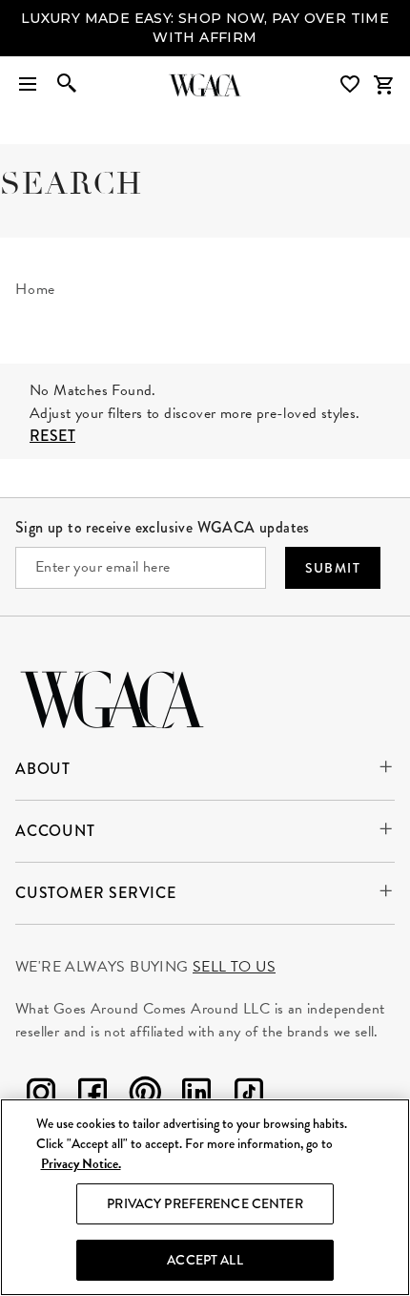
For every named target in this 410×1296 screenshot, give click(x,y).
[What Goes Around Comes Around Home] (205, 66)
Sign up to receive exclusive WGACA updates (162, 509)
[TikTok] (249, 1078)
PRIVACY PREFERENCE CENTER (205, 1203)
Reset (52, 418)
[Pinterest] (145, 1078)
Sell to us (234, 948)
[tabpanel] (205, 330)
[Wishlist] (351, 65)
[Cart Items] (383, 67)
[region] (205, 1197)
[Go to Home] (112, 679)
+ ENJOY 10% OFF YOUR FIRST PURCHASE (204, 18)
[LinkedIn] (196, 1078)
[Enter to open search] (66, 67)
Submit (332, 549)
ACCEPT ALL (204, 1259)
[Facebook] (92, 1078)
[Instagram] (41, 1078)
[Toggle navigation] (27, 67)
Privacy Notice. (81, 1164)
